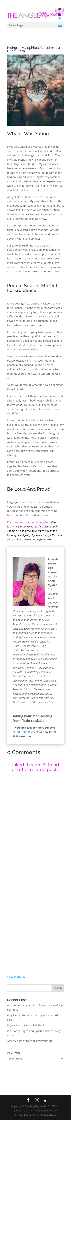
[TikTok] (46, 1100)
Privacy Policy (23, 1115)
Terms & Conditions (44, 1115)
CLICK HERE (20, 732)
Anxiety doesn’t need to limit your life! (30, 1041)
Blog (14, 828)
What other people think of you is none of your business (33, 823)
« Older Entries (16, 976)
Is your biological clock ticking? (25, 1025)
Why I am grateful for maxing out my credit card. (33, 918)
